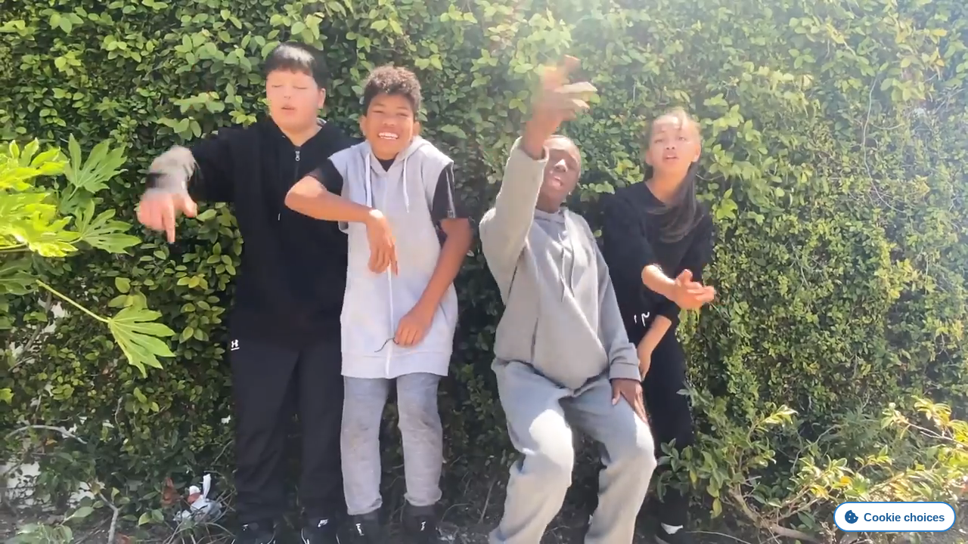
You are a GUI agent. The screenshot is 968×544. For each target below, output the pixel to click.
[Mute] (807, 333)
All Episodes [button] (883, 49)
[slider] (855, 333)
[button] (648, 51)
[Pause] (484, 332)
